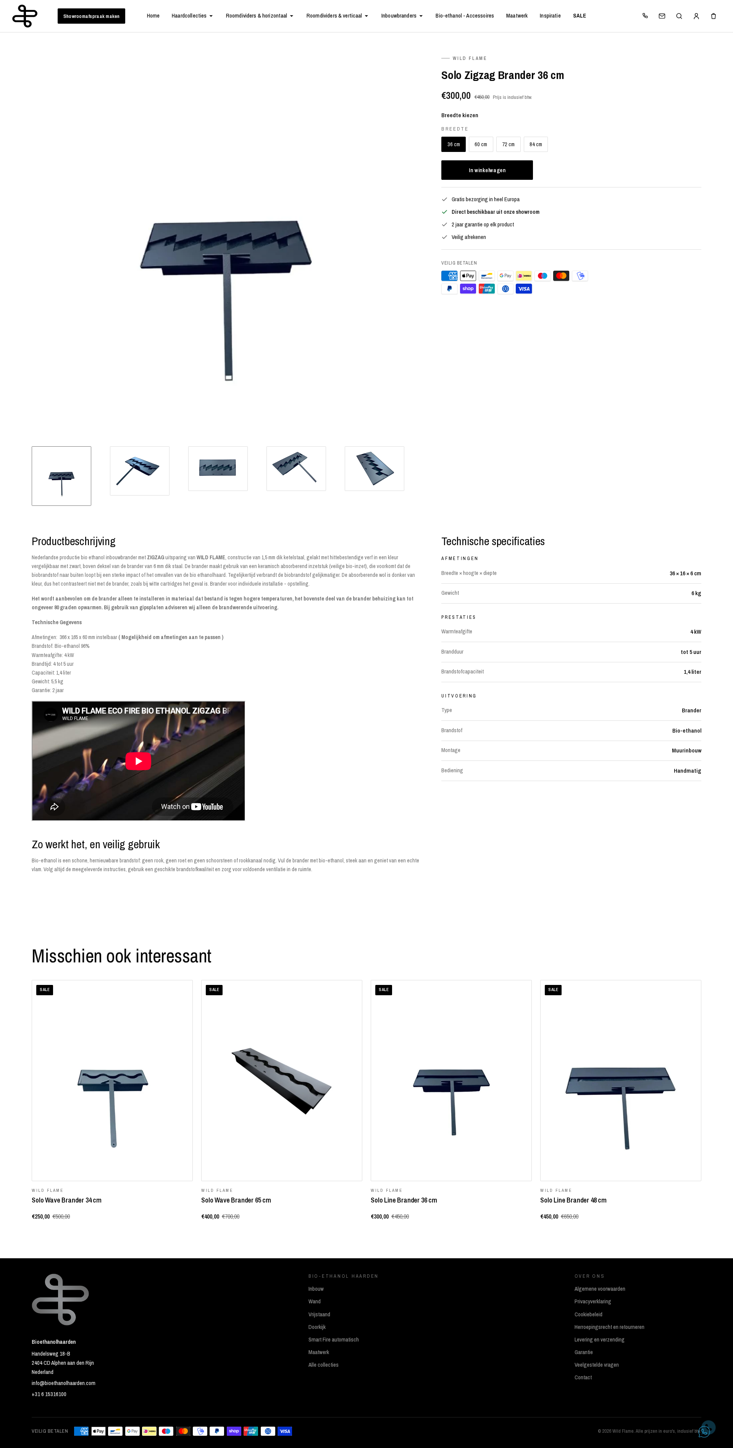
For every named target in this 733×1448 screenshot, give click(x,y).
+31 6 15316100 (49, 1394)
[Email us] (662, 16)
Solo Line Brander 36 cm (404, 1200)
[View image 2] (140, 470)
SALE (579, 15)
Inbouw (316, 1289)
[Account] (696, 16)
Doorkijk (317, 1327)
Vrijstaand (319, 1314)
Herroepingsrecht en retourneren (609, 1327)
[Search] (679, 16)
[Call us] (645, 16)
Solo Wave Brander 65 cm (236, 1200)
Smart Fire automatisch (333, 1339)
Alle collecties (323, 1365)
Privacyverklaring (593, 1301)
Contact (583, 1377)
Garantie (584, 1352)
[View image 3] (218, 468)
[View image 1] (61, 476)
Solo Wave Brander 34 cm (67, 1200)
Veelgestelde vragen (597, 1365)
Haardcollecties (189, 15)
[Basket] (713, 16)
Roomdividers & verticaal (334, 15)
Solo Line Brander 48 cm (573, 1200)
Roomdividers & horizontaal (256, 15)
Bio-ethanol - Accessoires (465, 15)
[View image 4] (296, 468)
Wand (314, 1301)
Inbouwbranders (399, 15)
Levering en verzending (600, 1339)
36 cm (453, 144)
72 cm (508, 144)
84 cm (536, 144)
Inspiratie (550, 15)
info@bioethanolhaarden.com (63, 1383)
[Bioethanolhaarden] (24, 16)
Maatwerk (517, 15)
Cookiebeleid (588, 1314)
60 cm (481, 144)
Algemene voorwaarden (600, 1289)
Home (153, 15)
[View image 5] (374, 468)
